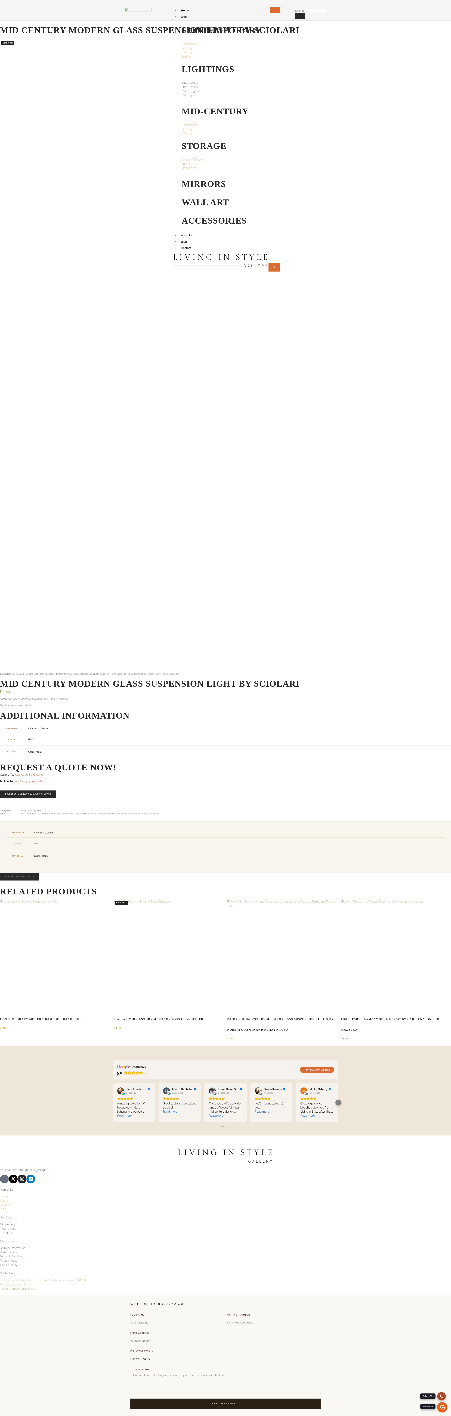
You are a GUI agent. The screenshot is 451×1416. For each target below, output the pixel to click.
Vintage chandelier (169, 674)
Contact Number (238, 1315)
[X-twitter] (13, 1179)
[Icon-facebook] (4, 1179)
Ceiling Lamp (18, 674)
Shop (184, 16)
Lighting (29, 674)
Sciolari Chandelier (137, 674)
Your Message (140, 1369)
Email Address (140, 1333)
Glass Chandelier (47, 674)
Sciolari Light (153, 674)
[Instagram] (22, 1179)
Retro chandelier (118, 674)
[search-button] (300, 16)
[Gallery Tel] (441, 1396)
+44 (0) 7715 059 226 (28, 781)
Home (185, 10)
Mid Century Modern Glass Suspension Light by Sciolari (83, 674)
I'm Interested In (141, 1351)
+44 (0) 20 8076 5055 (29, 774)
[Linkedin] (30, 1179)
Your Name (137, 1315)
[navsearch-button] (296, 5)
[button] (19, 877)
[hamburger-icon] (275, 10)
